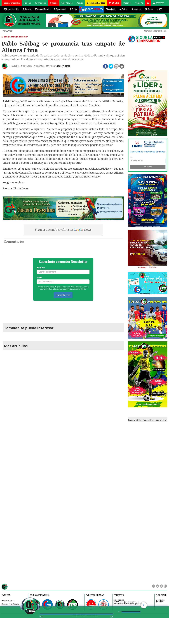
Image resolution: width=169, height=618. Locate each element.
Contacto (139, 3)
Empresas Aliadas (95, 595)
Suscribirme (63, 295)
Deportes (127, 3)
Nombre (41, 267)
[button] (12, 3)
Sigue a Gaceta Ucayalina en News (63, 229)
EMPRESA (6, 595)
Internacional (40, 3)
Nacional (27, 3)
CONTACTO (119, 595)
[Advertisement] (63, 311)
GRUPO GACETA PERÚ (39, 595)
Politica (80, 3)
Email (39, 277)
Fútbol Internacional (47, 66)
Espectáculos (67, 3)
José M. (16, 66)
